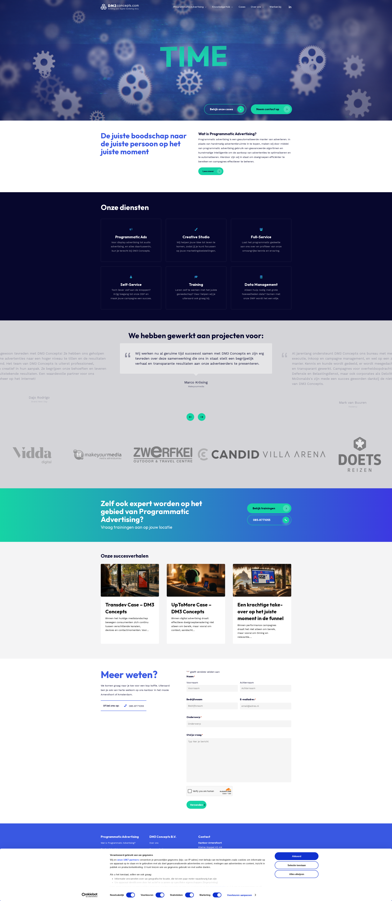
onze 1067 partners (128, 859)
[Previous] (190, 417)
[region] (196, 383)
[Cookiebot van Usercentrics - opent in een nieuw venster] (89, 895)
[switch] (160, 894)
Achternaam (247, 682)
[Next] (201, 417)
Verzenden (196, 804)
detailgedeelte (218, 886)
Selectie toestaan (297, 865)
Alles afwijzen (296, 874)
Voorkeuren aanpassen (239, 895)
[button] (225, 109)
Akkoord (296, 856)
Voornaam (192, 682)
